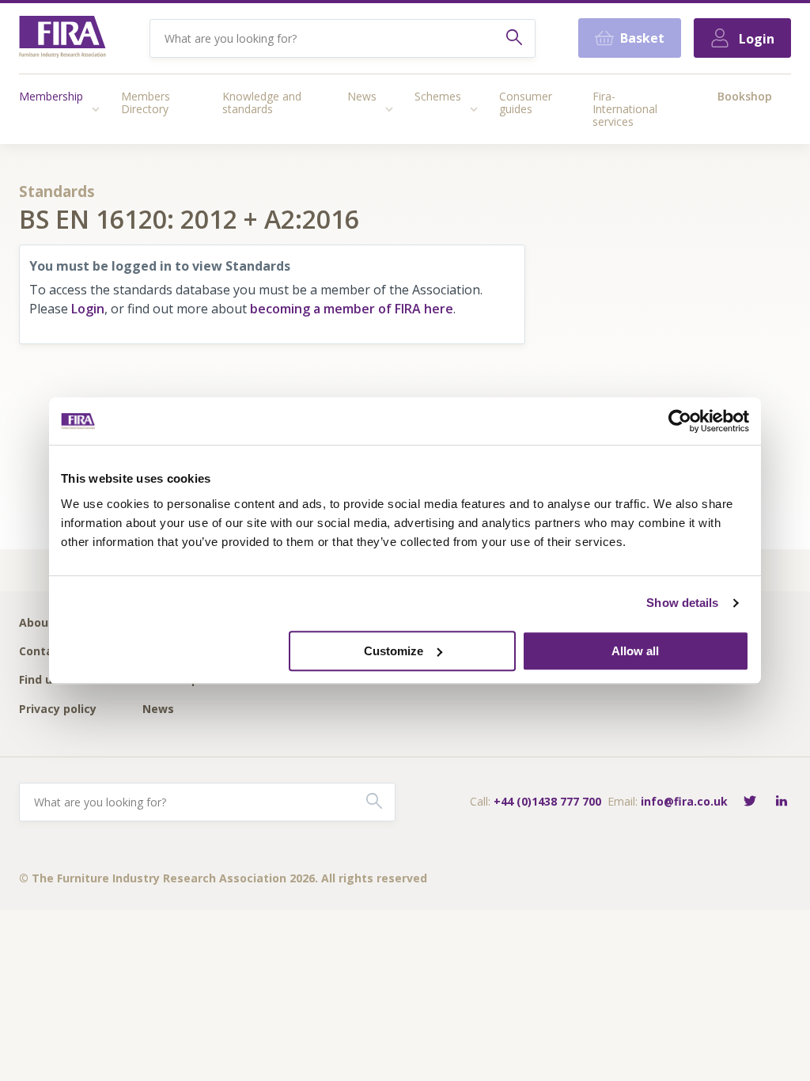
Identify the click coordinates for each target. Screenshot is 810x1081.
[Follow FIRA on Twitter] (750, 802)
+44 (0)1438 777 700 (547, 801)
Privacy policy (58, 709)
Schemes (437, 96)
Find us (39, 680)
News (362, 96)
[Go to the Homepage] (62, 38)
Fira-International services (624, 109)
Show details (682, 602)
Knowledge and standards (261, 102)
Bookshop (744, 96)
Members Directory (145, 102)
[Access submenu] (95, 109)
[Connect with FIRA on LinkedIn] (781, 802)
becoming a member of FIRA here (351, 308)
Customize (393, 651)
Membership (51, 96)
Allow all (635, 651)
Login (87, 308)
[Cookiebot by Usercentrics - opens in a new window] (680, 421)
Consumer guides (525, 102)
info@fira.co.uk (684, 801)
